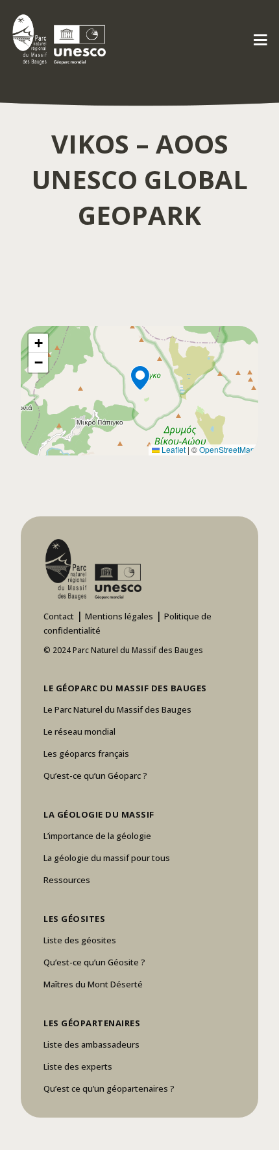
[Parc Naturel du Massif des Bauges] (57, 39)
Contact (58, 616)
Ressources (66, 880)
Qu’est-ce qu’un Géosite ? (94, 962)
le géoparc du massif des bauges (125, 688)
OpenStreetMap (227, 449)
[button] (139, 391)
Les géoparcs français (86, 753)
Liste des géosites (79, 940)
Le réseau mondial (79, 731)
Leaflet (173, 449)
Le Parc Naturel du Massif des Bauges (117, 709)
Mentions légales (119, 616)
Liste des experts (77, 1066)
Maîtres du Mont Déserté (93, 984)
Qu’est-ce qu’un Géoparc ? (95, 775)
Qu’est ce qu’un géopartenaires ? (109, 1088)
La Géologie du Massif (98, 814)
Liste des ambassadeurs (91, 1044)
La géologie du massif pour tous (106, 858)
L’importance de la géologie (97, 836)
